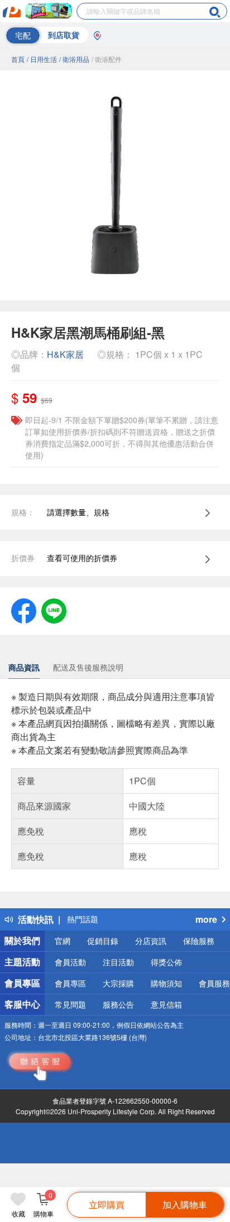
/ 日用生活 (42, 59)
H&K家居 (65, 354)
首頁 (18, 59)
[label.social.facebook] (23, 609)
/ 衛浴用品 (74, 59)
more (206, 919)
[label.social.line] (53, 609)
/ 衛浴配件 (107, 59)
